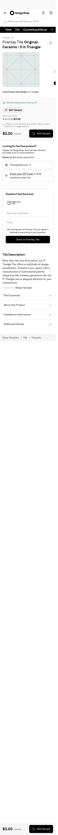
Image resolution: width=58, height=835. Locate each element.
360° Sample (15, 110)
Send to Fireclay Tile (27, 239)
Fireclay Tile (12, 42)
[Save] (50, 43)
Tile (17, 29)
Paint (8, 29)
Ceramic (6, 38)
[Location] (43, 13)
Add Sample (44, 133)
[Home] (21, 13)
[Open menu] (5, 13)
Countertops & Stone (35, 29)
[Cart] (50, 13)
